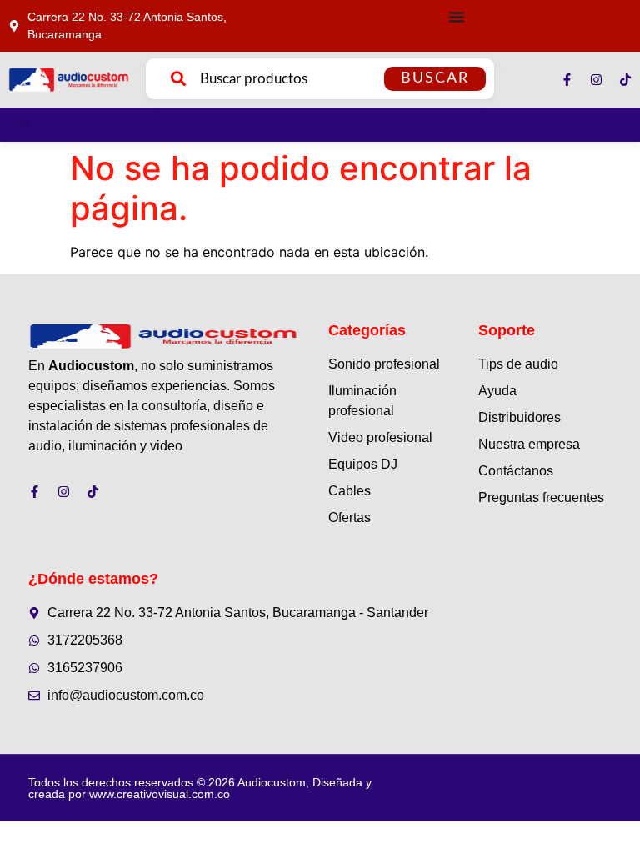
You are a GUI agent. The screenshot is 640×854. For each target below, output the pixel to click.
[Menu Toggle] (456, 16)
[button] (25, 124)
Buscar (435, 78)
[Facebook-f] (567, 79)
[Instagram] (596, 79)
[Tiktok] (625, 79)
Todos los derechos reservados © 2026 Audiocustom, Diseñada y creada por (200, 788)
